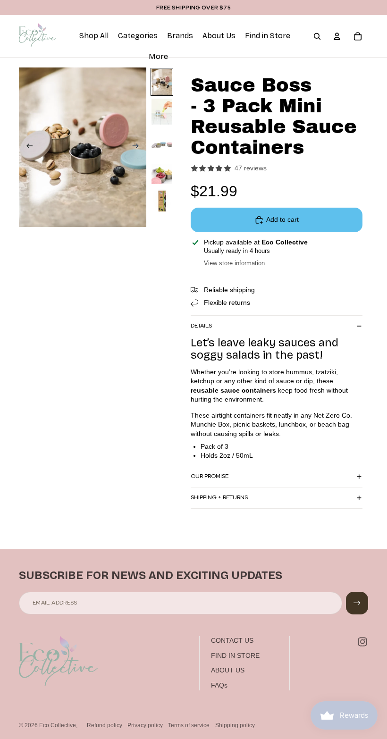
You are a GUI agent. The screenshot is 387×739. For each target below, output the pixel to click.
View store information (234, 263)
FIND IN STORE (235, 655)
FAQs (219, 685)
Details (201, 325)
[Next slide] (138, 147)
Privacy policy (145, 725)
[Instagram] (362, 641)
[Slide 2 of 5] (161, 112)
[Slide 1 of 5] (161, 82)
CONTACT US (232, 640)
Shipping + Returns (219, 497)
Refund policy (104, 725)
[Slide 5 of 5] (161, 201)
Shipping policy (235, 725)
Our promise (209, 476)
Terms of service (189, 725)
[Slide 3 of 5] (161, 141)
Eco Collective (57, 725)
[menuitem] (158, 57)
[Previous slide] (26, 147)
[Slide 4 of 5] (161, 171)
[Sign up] (357, 603)
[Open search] (317, 36)
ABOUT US (227, 670)
